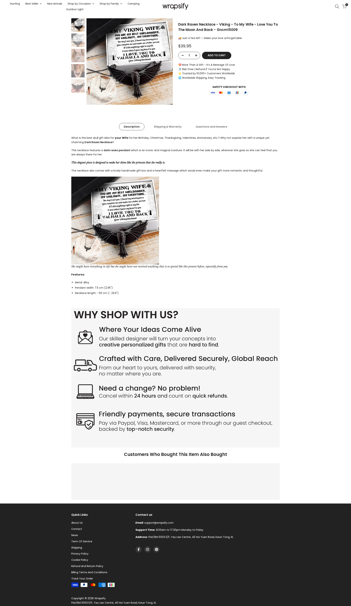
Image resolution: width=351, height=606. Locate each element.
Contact (76, 529)
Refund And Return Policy (87, 566)
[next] (165, 61)
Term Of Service (81, 541)
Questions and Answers (211, 126)
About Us (77, 523)
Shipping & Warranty (168, 126)
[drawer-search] (337, 6)
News (74, 535)
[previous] (93, 61)
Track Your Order (82, 578)
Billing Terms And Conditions (89, 572)
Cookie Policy (79, 560)
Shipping (76, 547)
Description (132, 126)
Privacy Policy (79, 553)
